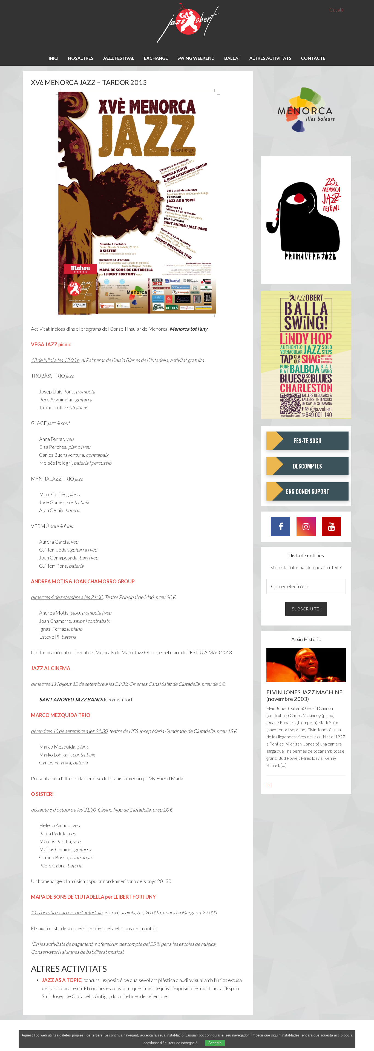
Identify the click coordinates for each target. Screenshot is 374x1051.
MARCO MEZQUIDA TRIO (60, 715)
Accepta (214, 1043)
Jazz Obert (187, 23)
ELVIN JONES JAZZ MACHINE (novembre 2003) (304, 695)
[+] (269, 784)
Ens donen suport (307, 491)
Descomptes (307, 466)
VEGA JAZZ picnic (51, 344)
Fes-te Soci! (307, 440)
